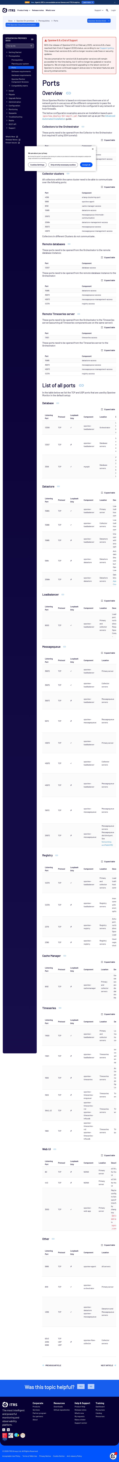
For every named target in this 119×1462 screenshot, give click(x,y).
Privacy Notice (45, 1456)
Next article (107, 1365)
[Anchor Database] (57, 403)
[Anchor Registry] (56, 855)
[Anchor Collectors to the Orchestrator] (82, 126)
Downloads (58, 1406)
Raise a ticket (80, 1419)
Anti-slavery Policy (74, 1456)
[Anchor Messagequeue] (64, 646)
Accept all (86, 165)
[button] (113, 1456)
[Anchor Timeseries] (60, 1008)
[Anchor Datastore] (58, 486)
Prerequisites (14, 56)
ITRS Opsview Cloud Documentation (21, 25)
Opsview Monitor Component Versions (20, 80)
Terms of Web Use (29, 1456)
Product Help (80, 1406)
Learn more (87, 2)
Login (113, 10)
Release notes (38, 10)
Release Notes (12, 139)
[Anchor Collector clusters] (68, 173)
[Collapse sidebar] (32, 39)
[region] (60, 158)
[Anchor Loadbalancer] (62, 594)
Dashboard (100, 1406)
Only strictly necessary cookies (63, 165)
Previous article (53, 1365)
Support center (81, 1423)
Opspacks (13, 113)
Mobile (11, 120)
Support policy (107, 48)
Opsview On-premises (25, 21)
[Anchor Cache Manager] (64, 955)
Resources (100, 1416)
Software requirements (21, 71)
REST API (12, 124)
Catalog (99, 1413)
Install (11, 91)
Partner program (39, 1413)
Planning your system (20, 64)
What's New (10, 136)
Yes (81, 1386)
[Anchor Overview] (68, 93)
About (35, 1419)
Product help (22, 10)
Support (98, 10)
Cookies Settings (37, 165)
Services (36, 1410)
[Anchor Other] (53, 1238)
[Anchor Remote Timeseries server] (78, 313)
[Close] (92, 149)
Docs (10, 21)
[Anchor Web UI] (54, 1149)
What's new (50, 10)
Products (36, 1406)
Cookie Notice (59, 1456)
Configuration (14, 105)
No (91, 1386)
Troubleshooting (15, 117)
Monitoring (13, 109)
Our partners (38, 1416)
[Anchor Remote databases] (69, 244)
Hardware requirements (21, 75)
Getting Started (15, 52)
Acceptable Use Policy (11, 1456)
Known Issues (11, 142)
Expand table (109, 140)
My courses (100, 1410)
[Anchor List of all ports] (81, 385)
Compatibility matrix (20, 86)
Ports (56, 21)
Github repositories (62, 1410)
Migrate (12, 94)
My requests (79, 1416)
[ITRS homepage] (8, 10)
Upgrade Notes (15, 98)
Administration (15, 102)
